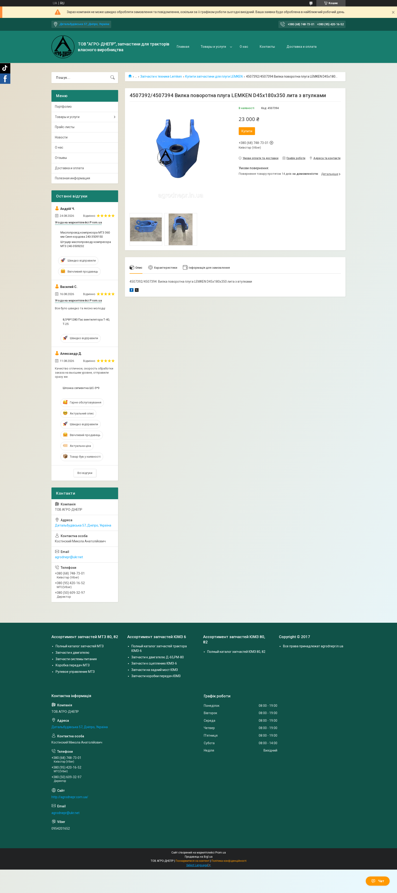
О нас (244, 46)
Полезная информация (72, 178)
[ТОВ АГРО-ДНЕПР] (62, 46)
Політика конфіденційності (229, 860)
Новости (61, 137)
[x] (137, 291)
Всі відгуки (84, 473)
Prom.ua (220, 852)
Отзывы (61, 158)
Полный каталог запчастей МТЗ (80, 646)
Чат (381, 881)
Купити (246, 131)
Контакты (267, 46)
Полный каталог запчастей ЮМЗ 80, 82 (236, 652)
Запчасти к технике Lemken (161, 76)
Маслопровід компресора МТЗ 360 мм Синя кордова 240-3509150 (85, 234)
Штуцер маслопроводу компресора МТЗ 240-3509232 (85, 244)
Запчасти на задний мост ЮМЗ (154, 670)
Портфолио (63, 106)
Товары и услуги (213, 46)
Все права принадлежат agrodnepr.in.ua (313, 646)
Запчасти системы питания (76, 659)
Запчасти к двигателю (72, 652)
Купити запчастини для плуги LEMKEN (214, 76)
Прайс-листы (64, 127)
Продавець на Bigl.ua (199, 856)
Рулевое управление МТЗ (75, 671)
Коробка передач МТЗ (73, 665)
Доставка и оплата (301, 46)
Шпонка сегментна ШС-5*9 (81, 388)
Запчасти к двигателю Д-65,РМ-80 (157, 657)
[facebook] (131, 291)
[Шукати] (112, 77)
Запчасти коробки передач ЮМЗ (156, 676)
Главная (183, 46)
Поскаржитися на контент (192, 860)
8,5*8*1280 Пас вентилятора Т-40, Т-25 (86, 321)
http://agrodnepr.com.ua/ (69, 797)
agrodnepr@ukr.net (69, 557)
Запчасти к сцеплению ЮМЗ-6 (154, 663)
